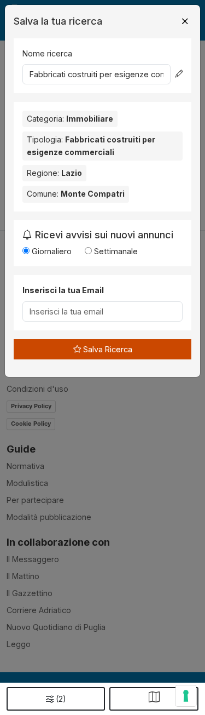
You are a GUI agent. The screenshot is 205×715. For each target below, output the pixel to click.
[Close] (184, 21)
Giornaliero (51, 251)
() (61, 698)
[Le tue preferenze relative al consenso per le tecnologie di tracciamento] (185, 695)
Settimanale (115, 251)
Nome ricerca (47, 53)
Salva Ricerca (106, 349)
